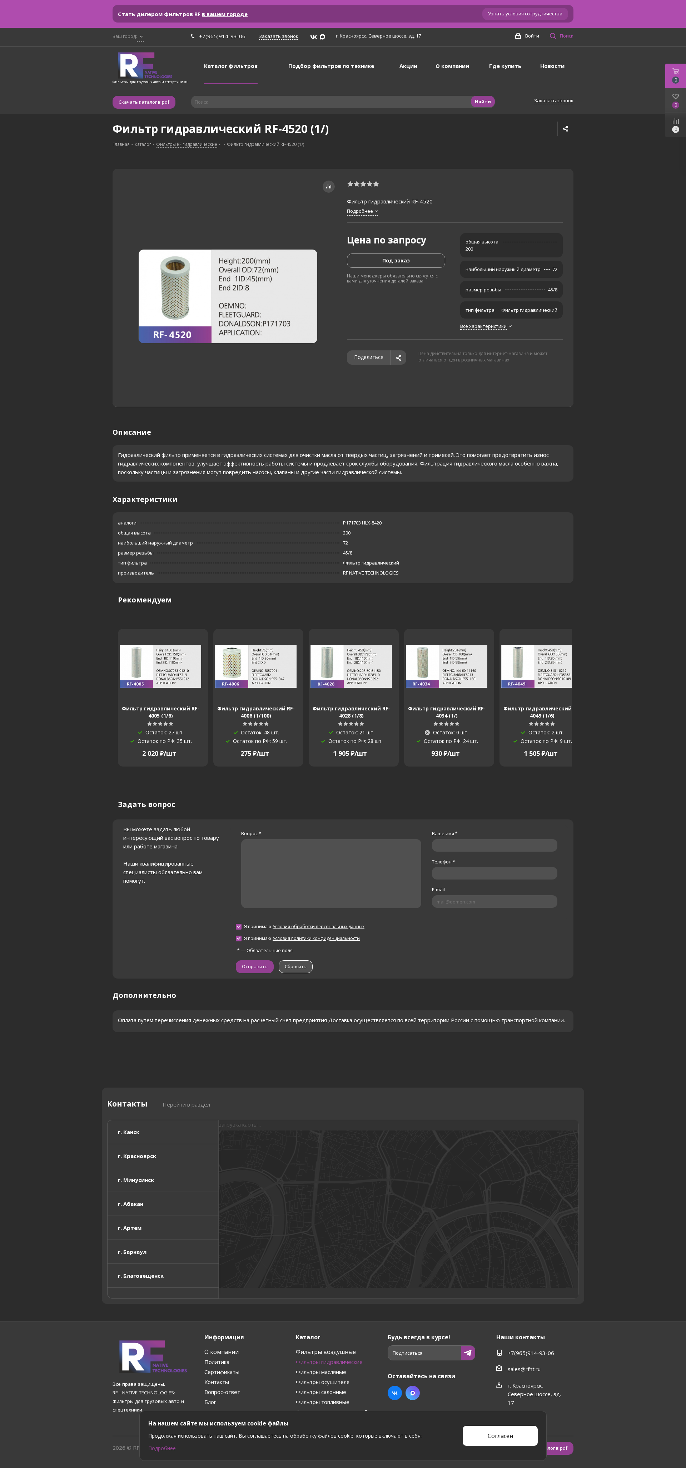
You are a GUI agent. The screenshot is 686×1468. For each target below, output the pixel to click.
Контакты (216, 1381)
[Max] (322, 37)
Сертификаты (221, 1371)
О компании (221, 1352)
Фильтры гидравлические (329, 1361)
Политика (216, 1361)
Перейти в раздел (186, 1104)
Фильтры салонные (321, 1391)
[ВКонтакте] (313, 37)
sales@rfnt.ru (524, 1369)
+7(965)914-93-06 (222, 36)
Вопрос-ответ (222, 1391)
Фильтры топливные (322, 1401)
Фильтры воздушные (326, 1352)
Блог (210, 1401)
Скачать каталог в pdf (144, 102)
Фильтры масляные (321, 1371)
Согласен (500, 1436)
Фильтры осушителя (322, 1381)
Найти (483, 101)
